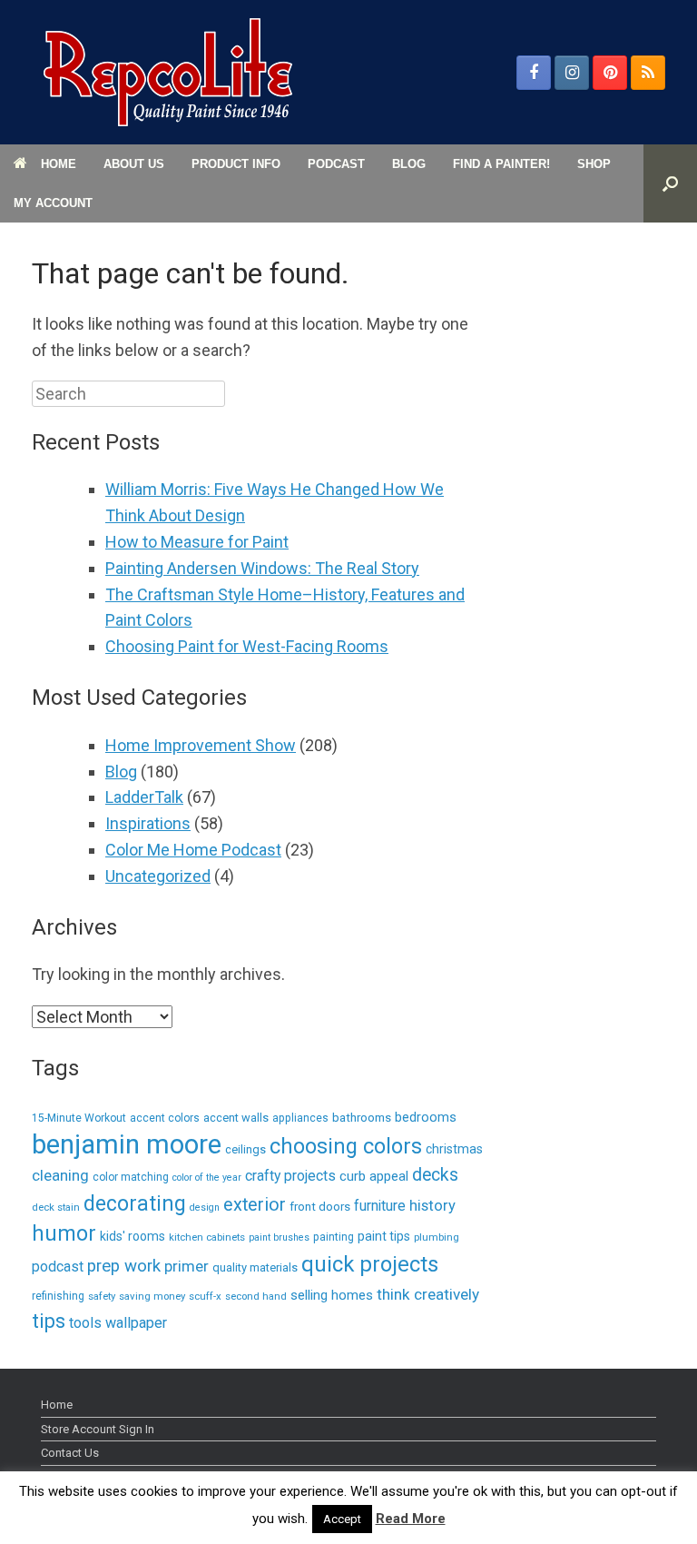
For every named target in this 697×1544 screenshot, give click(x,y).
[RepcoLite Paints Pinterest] (610, 72)
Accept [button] (342, 1519)
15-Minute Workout (79, 1118)
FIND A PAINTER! (501, 164)
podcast (57, 1266)
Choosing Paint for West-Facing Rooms (246, 646)
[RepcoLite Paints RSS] (648, 72)
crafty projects (290, 1175)
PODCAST (336, 164)
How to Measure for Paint (197, 541)
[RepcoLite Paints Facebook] (533, 72)
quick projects (369, 1264)
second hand (256, 1296)
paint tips (384, 1236)
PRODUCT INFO (235, 164)
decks (435, 1174)
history (432, 1205)
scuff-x (205, 1296)
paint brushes (279, 1237)
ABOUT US (133, 164)
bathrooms (361, 1117)
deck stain (56, 1207)
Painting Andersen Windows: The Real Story (262, 568)
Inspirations (148, 823)
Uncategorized (158, 876)
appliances (300, 1118)
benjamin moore (126, 1144)
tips (48, 1321)
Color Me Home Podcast (193, 849)
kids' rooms (132, 1236)
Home (57, 1404)
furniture (380, 1205)
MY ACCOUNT (53, 203)
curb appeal (373, 1176)
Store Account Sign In (97, 1429)
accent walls (236, 1117)
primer (186, 1266)
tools (85, 1322)
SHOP (594, 164)
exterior (254, 1204)
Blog (121, 771)
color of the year (206, 1177)
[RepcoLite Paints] (168, 72)
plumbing (436, 1237)
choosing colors (346, 1146)
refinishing (58, 1296)
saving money (152, 1296)
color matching (131, 1177)
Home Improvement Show (200, 745)
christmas (454, 1149)
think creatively (428, 1294)
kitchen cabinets (207, 1237)
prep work (124, 1266)
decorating (134, 1204)
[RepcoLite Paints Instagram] (572, 72)
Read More (411, 1518)
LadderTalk (144, 797)
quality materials (255, 1267)
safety (101, 1296)
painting (333, 1237)
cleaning (60, 1175)
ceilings (245, 1149)
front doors (320, 1206)
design (205, 1207)
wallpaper (136, 1322)
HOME (58, 164)
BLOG (409, 164)
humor (64, 1234)
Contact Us (70, 1453)
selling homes (331, 1295)
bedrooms (425, 1117)
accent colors (165, 1118)
